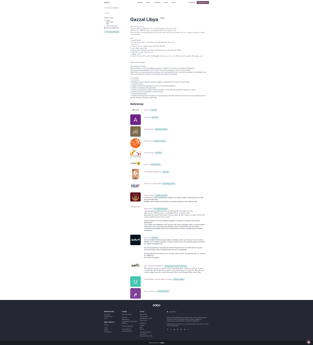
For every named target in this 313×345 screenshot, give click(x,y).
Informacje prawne (145, 332)
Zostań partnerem (127, 331)
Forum (105, 318)
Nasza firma (143, 314)
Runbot (106, 330)
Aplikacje (140, 2)
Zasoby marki (144, 316)
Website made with (154, 342)
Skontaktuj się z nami (146, 318)
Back (107, 13)
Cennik (166, 2)
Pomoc (173, 2)
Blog (141, 327)
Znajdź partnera (126, 329)
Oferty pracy (143, 320)
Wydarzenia (143, 323)
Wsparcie (124, 317)
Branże (148, 2)
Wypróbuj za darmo (203, 2)
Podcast (142, 325)
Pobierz (106, 325)
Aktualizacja (125, 319)
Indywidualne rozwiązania (129, 321)
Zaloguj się (192, 2)
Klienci (142, 329)
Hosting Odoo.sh (126, 314)
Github (106, 328)
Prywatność (143, 334)
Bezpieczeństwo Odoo (146, 336)
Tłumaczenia (107, 332)
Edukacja (124, 323)
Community (157, 2)
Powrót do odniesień (112, 8)
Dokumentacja (108, 316)
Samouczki (107, 314)
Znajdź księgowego (127, 326)
